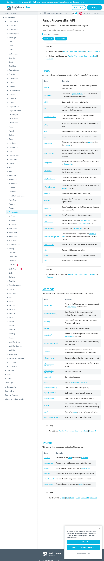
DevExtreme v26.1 (13, 2)
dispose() (47, 322)
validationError (48, 222)
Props (46, 70)
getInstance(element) (51, 343)
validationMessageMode (52, 237)
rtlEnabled (47, 200)
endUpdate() (71, 307)
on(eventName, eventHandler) (49, 371)
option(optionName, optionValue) (50, 393)
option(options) (49, 398)
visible (46, 255)
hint (45, 109)
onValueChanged (49, 187)
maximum (68, 145)
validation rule (85, 220)
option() (46, 382)
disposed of (68, 164)
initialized (47, 473)
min (45, 137)
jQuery (81, 51)
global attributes (77, 94)
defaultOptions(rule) (50, 313)
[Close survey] (99, 2)
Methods (48, 289)
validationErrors (83, 223)
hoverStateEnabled (50, 117)
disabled (46, 87)
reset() (46, 412)
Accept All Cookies (83, 542)
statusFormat (48, 215)
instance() (47, 351)
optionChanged (49, 479)
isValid (46, 125)
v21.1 (86, 13)
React (28, 7)
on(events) (47, 377)
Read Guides (61, 38)
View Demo (48, 38)
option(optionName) (50, 387)
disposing (47, 468)
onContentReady (49, 153)
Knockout (97, 51)
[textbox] (20, 13)
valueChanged (48, 484)
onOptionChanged (49, 179)
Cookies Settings (83, 553)
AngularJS (88, 51)
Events (47, 442)
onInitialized (47, 171)
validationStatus (49, 245)
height (46, 102)
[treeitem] (20, 17)
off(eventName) (49, 358)
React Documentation (54, 13)
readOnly (47, 194)
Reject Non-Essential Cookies (83, 547)
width (45, 260)
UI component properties (79, 382)
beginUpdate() (48, 305)
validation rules (78, 229)
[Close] (100, 528)
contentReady (48, 463)
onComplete (48, 143)
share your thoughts (72, 2)
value (90, 142)
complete (47, 458)
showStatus (47, 208)
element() (47, 328)
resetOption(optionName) (52, 417)
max (45, 131)
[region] (83, 542)
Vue (71, 51)
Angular (66, 51)
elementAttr (48, 95)
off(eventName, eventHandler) (49, 364)
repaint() (46, 405)
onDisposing (48, 163)
